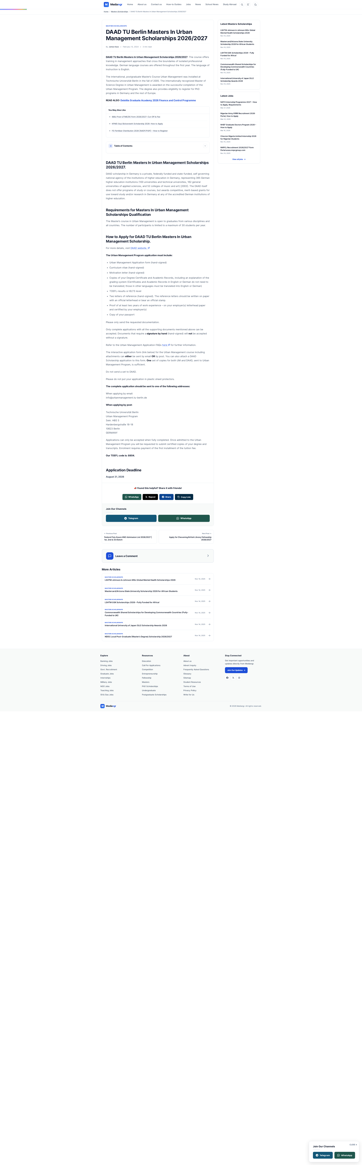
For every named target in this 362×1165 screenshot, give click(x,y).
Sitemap (187, 678)
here (166, 345)
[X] (233, 677)
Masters (145, 682)
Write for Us (188, 695)
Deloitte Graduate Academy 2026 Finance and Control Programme (158, 100)
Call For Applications (151, 665)
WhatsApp (185, 518)
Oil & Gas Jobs (106, 695)
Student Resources (192, 682)
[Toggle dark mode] (255, 4)
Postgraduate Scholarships (154, 695)
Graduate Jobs (107, 674)
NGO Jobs (104, 686)
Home (130, 4)
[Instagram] (239, 677)
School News (211, 4)
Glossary (187, 674)
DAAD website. (140, 248)
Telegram (133, 518)
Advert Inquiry (189, 665)
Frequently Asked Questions (196, 669)
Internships (105, 678)
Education (146, 661)
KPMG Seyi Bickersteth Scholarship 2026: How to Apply (137, 124)
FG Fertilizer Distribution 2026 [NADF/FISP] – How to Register (140, 131)
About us (142, 4)
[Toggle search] (242, 4)
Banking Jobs (106, 661)
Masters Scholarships (119, 12)
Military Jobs (106, 682)
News (198, 4)
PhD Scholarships (150, 686)
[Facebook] (227, 677)
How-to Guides (173, 4)
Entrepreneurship (150, 674)
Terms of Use (189, 686)
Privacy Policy (189, 690)
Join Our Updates (236, 670)
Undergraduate (149, 690)
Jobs (188, 4)
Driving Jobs (106, 665)
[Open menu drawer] (248, 4)
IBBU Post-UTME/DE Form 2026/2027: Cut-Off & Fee (136, 117)
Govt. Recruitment (108, 669)
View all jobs (239, 159)
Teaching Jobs (107, 690)
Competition (147, 669)
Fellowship (146, 678)
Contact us (156, 4)
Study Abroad (229, 4)
